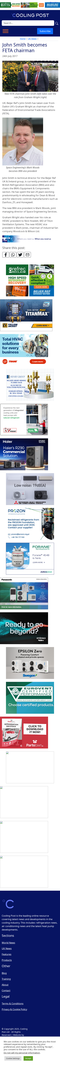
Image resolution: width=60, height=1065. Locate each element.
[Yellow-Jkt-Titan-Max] (26, 315)
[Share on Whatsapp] (13, 255)
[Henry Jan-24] (30, 384)
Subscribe (45, 31)
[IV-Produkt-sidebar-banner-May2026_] (24, 419)
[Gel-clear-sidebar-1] (30, 767)
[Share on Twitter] (20, 255)
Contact (6, 990)
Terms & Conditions (12, 1003)
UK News (32, 38)
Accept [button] (28, 1058)
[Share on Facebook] (5, 255)
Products (7, 960)
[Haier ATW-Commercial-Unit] (24, 454)
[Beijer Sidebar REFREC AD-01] (30, 280)
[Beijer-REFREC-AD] (30, 4)
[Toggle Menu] (5, 31)
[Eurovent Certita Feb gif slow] (30, 698)
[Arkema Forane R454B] (30, 558)
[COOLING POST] (24, 802)
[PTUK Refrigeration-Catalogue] (24, 732)
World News (8, 942)
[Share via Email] (27, 255)
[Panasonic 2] (24, 593)
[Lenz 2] (24, 837)
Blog (4, 973)
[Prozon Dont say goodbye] (30, 524)
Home (23, 38)
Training (6, 979)
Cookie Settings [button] (13, 1058)
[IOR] (24, 871)
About (5, 984)
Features (6, 954)
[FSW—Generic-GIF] (30, 238)
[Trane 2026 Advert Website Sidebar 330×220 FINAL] (24, 350)
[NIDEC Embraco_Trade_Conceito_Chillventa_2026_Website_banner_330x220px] (24, 628)
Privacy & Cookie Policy (14, 1009)
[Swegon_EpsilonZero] (30, 663)
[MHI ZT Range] (30, 489)
